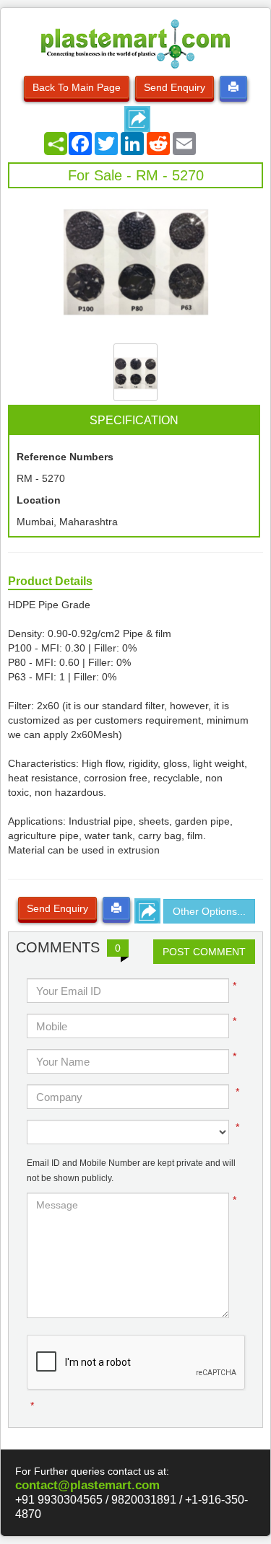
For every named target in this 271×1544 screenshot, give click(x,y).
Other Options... (209, 911)
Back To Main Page (77, 87)
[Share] (55, 143)
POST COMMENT (204, 951)
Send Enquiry (174, 87)
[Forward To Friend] (137, 119)
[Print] (233, 87)
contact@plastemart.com (87, 1485)
